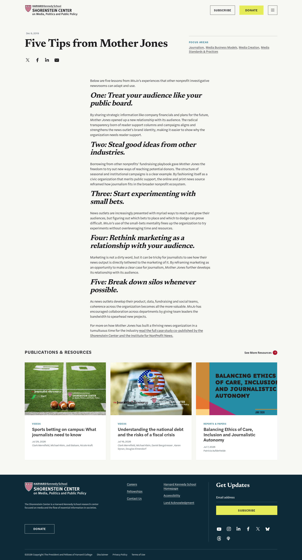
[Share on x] (28, 60)
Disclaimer (102, 554)
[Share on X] (258, 529)
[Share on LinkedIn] (238, 529)
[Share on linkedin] (47, 60)
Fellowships (135, 491)
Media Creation (249, 47)
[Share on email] (57, 60)
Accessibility (172, 495)
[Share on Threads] (219, 539)
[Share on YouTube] (219, 529)
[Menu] (272, 10)
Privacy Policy (120, 554)
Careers (132, 484)
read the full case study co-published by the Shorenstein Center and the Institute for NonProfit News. (146, 333)
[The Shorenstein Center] (51, 10)
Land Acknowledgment (179, 502)
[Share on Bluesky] (268, 529)
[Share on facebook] (37, 60)
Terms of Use (138, 554)
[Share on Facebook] (248, 529)
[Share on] (228, 539)
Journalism (196, 47)
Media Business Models (221, 47)
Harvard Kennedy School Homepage (180, 486)
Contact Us (134, 498)
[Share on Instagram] (229, 529)
